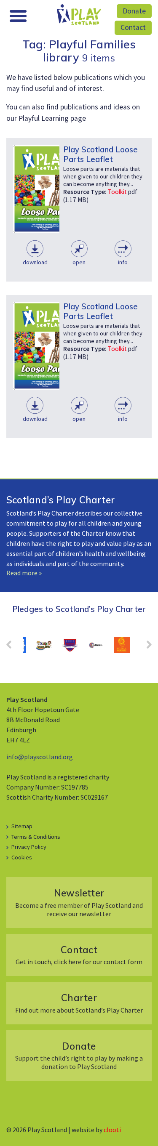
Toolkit (117, 192)
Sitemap (21, 826)
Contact (133, 27)
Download (35, 262)
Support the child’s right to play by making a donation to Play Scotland (79, 1055)
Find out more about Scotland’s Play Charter (79, 1003)
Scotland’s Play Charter (60, 500)
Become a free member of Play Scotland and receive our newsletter (79, 902)
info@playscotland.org (39, 756)
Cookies (21, 857)
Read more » (24, 573)
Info (123, 262)
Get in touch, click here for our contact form (79, 955)
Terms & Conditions (35, 836)
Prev (13, 647)
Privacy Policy (28, 847)
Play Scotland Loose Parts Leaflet (100, 154)
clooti (112, 1129)
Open (79, 262)
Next (145, 647)
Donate (134, 11)
